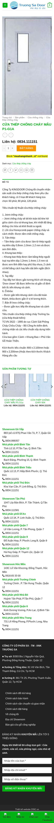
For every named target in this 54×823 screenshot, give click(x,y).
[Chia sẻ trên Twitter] (15, 170)
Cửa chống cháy (35, 117)
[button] (5, 5)
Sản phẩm (20, 117)
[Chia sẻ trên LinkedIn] (32, 170)
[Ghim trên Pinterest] (26, 170)
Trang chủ (7, 117)
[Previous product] (11, 135)
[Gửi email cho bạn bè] (21, 170)
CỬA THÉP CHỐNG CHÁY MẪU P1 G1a (13, 401)
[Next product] (5, 135)
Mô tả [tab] (5, 182)
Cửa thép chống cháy (21, 163)
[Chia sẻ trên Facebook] (10, 170)
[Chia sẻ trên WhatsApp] (5, 170)
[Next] (51, 392)
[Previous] (2, 392)
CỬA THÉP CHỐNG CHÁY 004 (40, 401)
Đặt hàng (26, 148)
